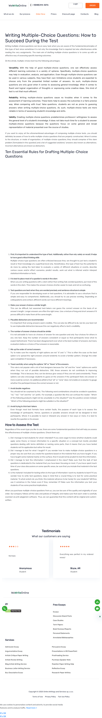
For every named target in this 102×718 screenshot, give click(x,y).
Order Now (40, 14)
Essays (56, 612)
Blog (96, 14)
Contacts (85, 14)
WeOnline (17, 5)
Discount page (68, 14)
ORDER (92, 5)
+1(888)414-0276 (40, 5)
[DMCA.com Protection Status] (13, 610)
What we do (9, 14)
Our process (25, 14)
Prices (53, 14)
